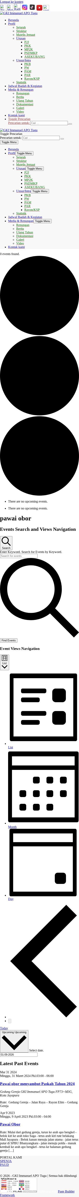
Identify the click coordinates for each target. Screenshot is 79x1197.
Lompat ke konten (11, 1)
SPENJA (6, 1161)
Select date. (36, 1050)
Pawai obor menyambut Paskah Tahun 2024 (37, 1084)
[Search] (70, 124)
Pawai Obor (10, 1124)
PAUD (4, 1164)
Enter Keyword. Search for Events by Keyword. (31, 552)
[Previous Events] (43, 1017)
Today (4, 1028)
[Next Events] (9, 1021)
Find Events (9, 640)
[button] (43, 121)
